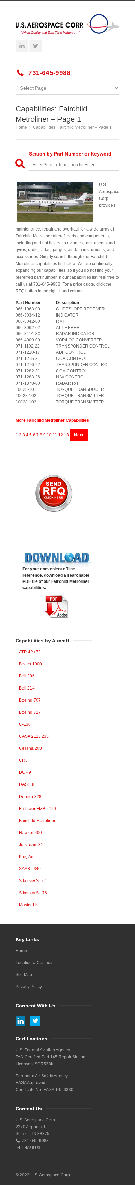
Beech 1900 (30, 664)
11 (55, 435)
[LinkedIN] (22, 46)
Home (21, 127)
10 (49, 435)
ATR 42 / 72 (30, 652)
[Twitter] (35, 46)
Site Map (24, 974)
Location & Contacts (34, 962)
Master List (29, 905)
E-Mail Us (30, 1147)
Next (78, 435)
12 (60, 435)
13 (66, 435)
